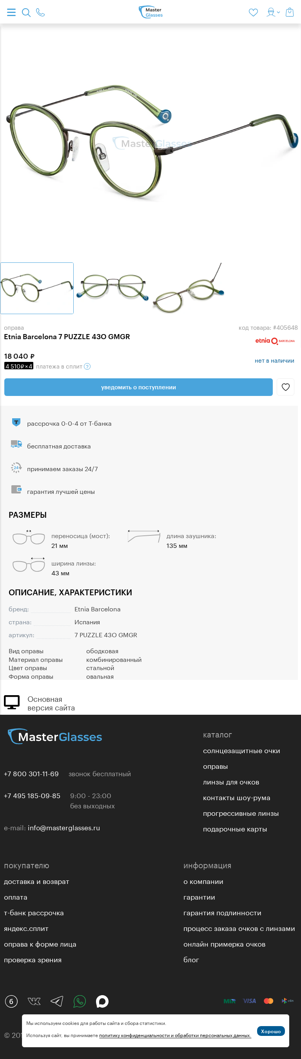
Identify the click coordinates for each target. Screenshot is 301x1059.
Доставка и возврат (36, 880)
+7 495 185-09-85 (32, 795)
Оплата (15, 895)
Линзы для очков (231, 780)
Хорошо (271, 1031)
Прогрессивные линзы (241, 811)
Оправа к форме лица (40, 942)
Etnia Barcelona (97, 608)
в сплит (44, 365)
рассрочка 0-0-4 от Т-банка (69, 422)
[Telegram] (57, 1001)
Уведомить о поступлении (138, 386)
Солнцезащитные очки (241, 749)
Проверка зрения (33, 958)
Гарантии (199, 895)
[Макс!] (102, 1001)
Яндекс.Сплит (26, 927)
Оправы (215, 764)
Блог (191, 958)
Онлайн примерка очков (224, 942)
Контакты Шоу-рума (236, 796)
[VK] (34, 1001)
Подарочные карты (235, 827)
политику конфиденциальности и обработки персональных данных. (175, 1034)
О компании (203, 880)
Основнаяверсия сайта (51, 702)
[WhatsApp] (79, 1001)
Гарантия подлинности (222, 911)
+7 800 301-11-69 (31, 773)
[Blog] (11, 1001)
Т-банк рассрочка (34, 911)
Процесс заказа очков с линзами (239, 927)
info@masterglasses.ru (64, 827)
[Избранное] (255, 11)
